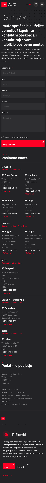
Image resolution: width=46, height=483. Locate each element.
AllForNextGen (5, 52)
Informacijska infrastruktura (14, 248)
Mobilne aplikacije (7, 201)
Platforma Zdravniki (7, 204)
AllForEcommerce (6, 49)
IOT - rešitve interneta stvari (13, 235)
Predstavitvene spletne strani (10, 86)
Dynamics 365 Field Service (10, 167)
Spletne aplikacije (9, 66)
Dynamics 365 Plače (7, 224)
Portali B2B (4, 79)
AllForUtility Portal (7, 184)
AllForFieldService (7, 160)
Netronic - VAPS (6, 110)
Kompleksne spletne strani (9, 83)
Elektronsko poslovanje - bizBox (11, 36)
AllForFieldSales (6, 164)
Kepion (3, 127)
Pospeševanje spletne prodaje (10, 59)
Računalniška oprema (8, 258)
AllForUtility (5, 180)
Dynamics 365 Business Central (11, 25)
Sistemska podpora (7, 268)
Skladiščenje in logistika (12, 137)
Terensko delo (7, 154)
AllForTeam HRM (6, 221)
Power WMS (5, 147)
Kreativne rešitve (6, 12)
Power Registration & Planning (10, 217)
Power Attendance (7, 241)
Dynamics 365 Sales (7, 29)
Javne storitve (7, 174)
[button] (42, 4)
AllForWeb (4, 56)
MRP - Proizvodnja (9, 93)
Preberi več (7, 475)
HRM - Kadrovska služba (11, 211)
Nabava (4, 117)
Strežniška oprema (7, 261)
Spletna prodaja (8, 43)
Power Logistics (6, 143)
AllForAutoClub (6, 197)
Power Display (5, 106)
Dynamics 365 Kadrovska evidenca (12, 228)
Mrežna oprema (6, 265)
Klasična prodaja (8, 19)
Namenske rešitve (9, 191)
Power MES (5, 103)
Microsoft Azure (6, 254)
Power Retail (5, 32)
